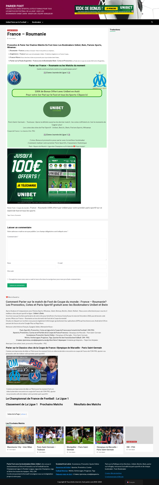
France (13, 215)
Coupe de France (101, 441)
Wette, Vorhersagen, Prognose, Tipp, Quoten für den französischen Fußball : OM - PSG (57, 338)
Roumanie (18, 215)
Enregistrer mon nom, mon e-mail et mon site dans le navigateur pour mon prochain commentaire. (45, 279)
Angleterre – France (17, 54)
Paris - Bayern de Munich (38, 146)
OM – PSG (131, 447)
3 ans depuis (12, 449)
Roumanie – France (17, 51)
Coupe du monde (12, 30)
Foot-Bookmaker (120, 469)
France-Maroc (15, 57)
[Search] (152, 22)
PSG (31, 471)
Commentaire (12, 237)
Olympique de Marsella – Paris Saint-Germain (57, 333)
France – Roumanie (38, 208)
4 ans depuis (42, 452)
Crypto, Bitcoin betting (113, 473)
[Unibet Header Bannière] (104, 9)
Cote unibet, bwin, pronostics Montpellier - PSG (29, 343)
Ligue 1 (10, 441)
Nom (9, 263)
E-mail (60, 263)
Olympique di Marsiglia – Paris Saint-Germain (57, 335)
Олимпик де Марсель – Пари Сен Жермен (57, 340)
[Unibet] (44, 176)
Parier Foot (15, 6)
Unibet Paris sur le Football (16, 22)
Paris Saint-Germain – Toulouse (21, 122)
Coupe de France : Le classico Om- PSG (21, 131)
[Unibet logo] (57, 116)
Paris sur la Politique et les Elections (118, 464)
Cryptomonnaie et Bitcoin (114, 477)
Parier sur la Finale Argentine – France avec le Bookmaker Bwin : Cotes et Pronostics (41, 61)
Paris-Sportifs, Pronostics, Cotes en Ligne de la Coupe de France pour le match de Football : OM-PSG (57, 330)
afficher (23, 414)
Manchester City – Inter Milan (19, 447)
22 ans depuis (12, 38)
